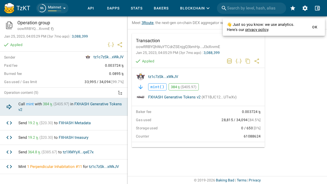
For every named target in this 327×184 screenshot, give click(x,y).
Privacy (255, 180)
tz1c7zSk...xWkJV (163, 76)
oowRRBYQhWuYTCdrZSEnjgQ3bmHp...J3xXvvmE (178, 46)
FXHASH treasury (73, 137)
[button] (52, 8)
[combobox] (251, 8)
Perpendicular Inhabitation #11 (56, 166)
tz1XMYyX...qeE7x (78, 152)
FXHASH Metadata (75, 123)
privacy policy (256, 29)
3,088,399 (212, 52)
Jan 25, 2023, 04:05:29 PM (168, 52)
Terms (242, 180)
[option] (64, 107)
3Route (148, 22)
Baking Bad (225, 180)
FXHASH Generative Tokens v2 (192, 97)
